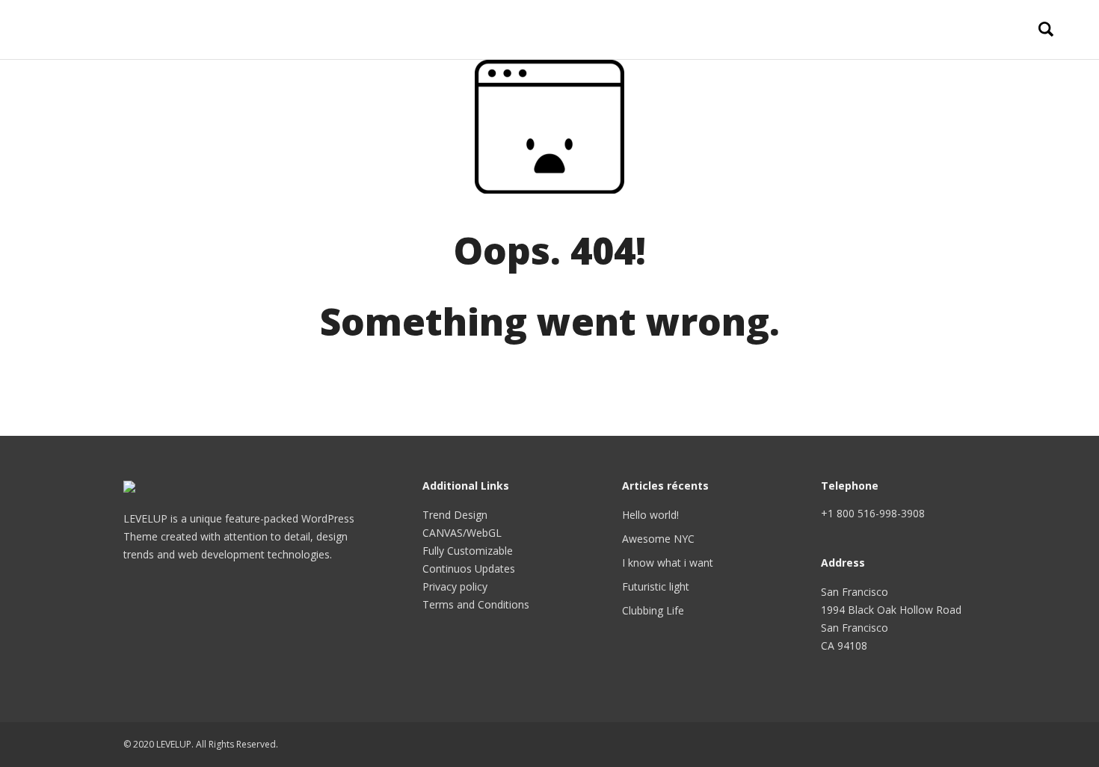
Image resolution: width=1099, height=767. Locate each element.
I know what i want (667, 562)
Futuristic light (655, 586)
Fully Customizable (467, 550)
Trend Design (454, 515)
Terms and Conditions (475, 604)
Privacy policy (454, 586)
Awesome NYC (658, 539)
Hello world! (650, 515)
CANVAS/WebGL (462, 533)
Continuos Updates (468, 568)
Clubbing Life (653, 610)
